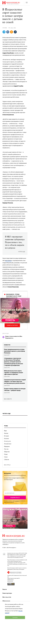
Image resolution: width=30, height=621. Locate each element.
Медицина (7, 446)
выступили (8, 260)
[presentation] (15, 493)
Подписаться (15, 497)
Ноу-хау (6, 449)
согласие (17, 500)
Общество (7, 451)
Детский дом (5, 333)
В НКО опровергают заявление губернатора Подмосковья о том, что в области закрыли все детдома (14, 242)
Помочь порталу (12, 325)
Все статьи (7, 465)
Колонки (6, 438)
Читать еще (21, 251)
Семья (6, 457)
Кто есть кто (7, 441)
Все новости (8, 399)
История (6, 436)
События (6, 459)
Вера (5, 430)
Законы (6, 433)
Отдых (6, 454)
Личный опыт (7, 443)
